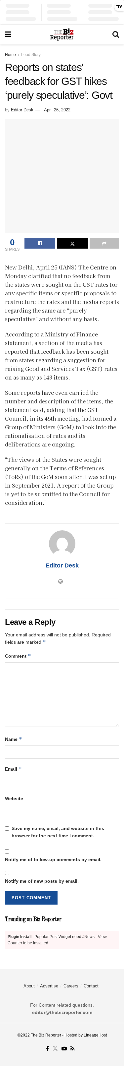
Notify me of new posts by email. (42, 881)
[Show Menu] (8, 34)
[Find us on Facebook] (47, 1048)
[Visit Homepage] (62, 34)
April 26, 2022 (57, 109)
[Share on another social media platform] (104, 243)
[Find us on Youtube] (64, 1048)
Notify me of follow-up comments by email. (53, 859)
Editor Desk (22, 109)
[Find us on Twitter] (55, 1048)
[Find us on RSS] (72, 1048)
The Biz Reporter (46, 1035)
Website (14, 798)
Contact (91, 985)
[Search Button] (115, 34)
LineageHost (95, 1035)
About (29, 985)
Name (13, 739)
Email (13, 769)
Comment (18, 656)
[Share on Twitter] (72, 243)
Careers (70, 985)
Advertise (49, 985)
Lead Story (31, 54)
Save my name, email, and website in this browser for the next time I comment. (58, 832)
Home (10, 54)
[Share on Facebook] (39, 243)
